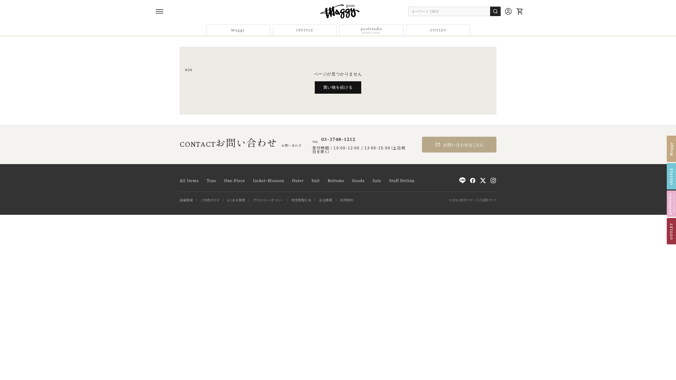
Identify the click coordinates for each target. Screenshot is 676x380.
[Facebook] (473, 180)
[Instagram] (493, 180)
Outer (298, 180)
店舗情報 (186, 200)
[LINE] (462, 180)
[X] (483, 180)
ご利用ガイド (210, 200)
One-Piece (234, 180)
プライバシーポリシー (268, 200)
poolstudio (371, 30)
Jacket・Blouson (268, 180)
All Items (189, 180)
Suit (316, 180)
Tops (211, 180)
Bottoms (336, 180)
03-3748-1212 (338, 139)
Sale (377, 180)
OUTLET (438, 30)
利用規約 (346, 200)
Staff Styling (402, 180)
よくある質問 (236, 200)
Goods (358, 180)
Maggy (238, 30)
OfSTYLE (304, 30)
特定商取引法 (301, 200)
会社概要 (325, 200)
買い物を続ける (338, 87)
